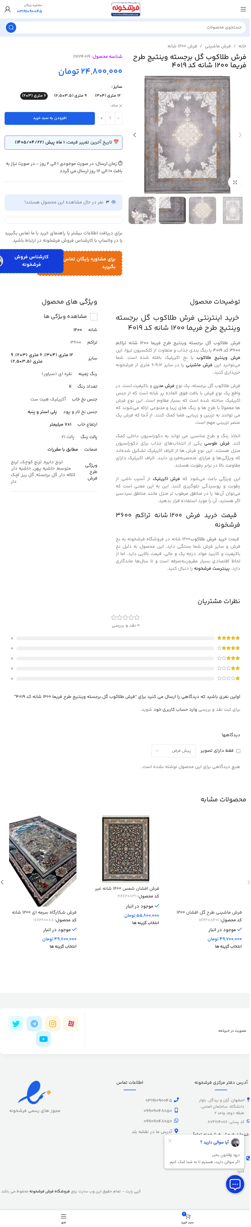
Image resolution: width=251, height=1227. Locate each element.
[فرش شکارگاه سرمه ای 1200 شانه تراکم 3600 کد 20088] (43, 861)
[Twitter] (16, 1023)
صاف (114, 106)
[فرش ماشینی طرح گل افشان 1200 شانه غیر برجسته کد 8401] (208, 861)
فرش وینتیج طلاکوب (218, 357)
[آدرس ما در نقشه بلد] (176, 1130)
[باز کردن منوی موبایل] (243, 9)
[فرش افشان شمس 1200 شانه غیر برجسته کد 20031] (125, 849)
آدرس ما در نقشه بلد (152, 1132)
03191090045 (158, 1100)
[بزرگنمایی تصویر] (235, 182)
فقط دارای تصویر (217, 750)
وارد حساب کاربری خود (175, 709)
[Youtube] (43, 1038)
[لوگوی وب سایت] (125, 9)
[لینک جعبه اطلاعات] (29, 9)
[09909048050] (176, 1110)
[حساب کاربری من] (8, 9)
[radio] (107, 96)
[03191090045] (176, 1099)
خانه (242, 46)
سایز (117, 86)
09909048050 (158, 1111)
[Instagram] (52, 1023)
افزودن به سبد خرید (50, 118)
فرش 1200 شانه (182, 46)
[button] (240, 135)
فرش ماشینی (218, 46)
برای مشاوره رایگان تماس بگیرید (89, 263)
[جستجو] (11, 27)
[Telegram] (34, 1023)
